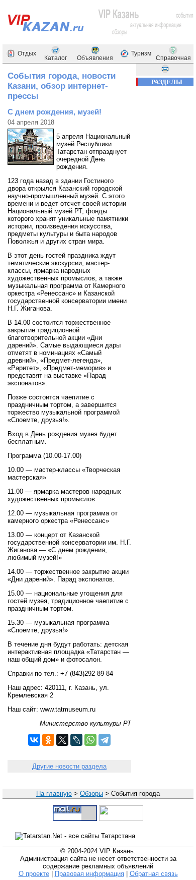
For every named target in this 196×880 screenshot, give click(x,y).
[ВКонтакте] (34, 740)
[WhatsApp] (90, 740)
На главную (54, 793)
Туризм (141, 53)
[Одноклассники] (48, 740)
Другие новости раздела (69, 766)
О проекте (34, 873)
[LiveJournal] (76, 740)
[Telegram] (105, 740)
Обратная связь (154, 873)
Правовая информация (89, 873)
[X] (62, 740)
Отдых (27, 53)
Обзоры (91, 793)
